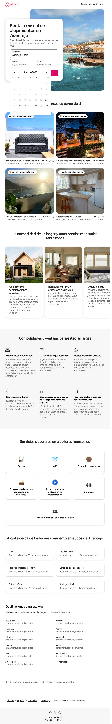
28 (36, 105)
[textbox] (22, 64)
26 (25, 105)
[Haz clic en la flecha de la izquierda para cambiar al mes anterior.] (15, 72)
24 (14, 105)
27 (30, 105)
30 (46, 105)
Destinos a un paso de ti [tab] (61, 612)
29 (41, 105)
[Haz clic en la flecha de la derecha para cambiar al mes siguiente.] (46, 72)
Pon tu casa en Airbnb (92, 4)
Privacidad (49, 720)
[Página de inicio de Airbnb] (12, 4)
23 (46, 100)
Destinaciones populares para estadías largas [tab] (25, 612)
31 (14, 111)
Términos (61, 720)
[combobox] (34, 55)
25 (20, 105)
